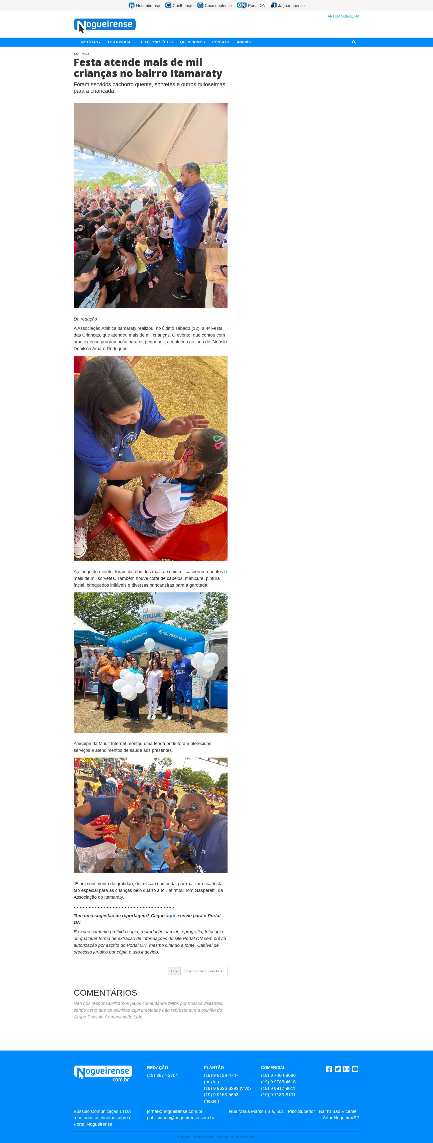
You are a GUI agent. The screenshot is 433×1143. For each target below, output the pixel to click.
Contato (220, 42)
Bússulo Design (202, 1137)
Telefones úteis (156, 42)
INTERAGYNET (247, 1137)
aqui (171, 915)
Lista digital (120, 42)
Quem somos (192, 42)
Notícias (89, 42)
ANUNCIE (245, 42)
